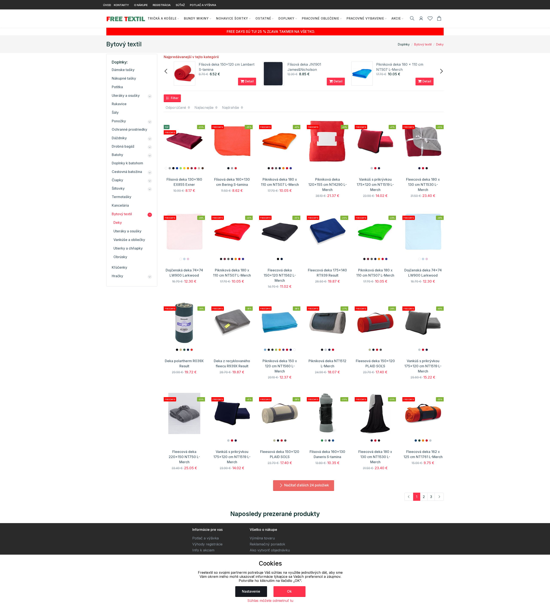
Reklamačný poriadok (267, 544)
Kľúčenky (119, 267)
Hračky (117, 276)
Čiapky (117, 180)
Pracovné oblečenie (320, 18)
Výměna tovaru (262, 538)
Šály (115, 112)
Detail (249, 81)
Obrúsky (120, 257)
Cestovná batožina (127, 172)
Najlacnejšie (204, 107)
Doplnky (286, 18)
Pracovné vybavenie (365, 18)
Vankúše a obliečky (129, 240)
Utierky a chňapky (128, 248)
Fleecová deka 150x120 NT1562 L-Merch (280, 275)
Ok (289, 591)
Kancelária (120, 205)
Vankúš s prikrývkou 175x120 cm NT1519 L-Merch (375, 184)
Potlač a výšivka (205, 538)
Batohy (117, 155)
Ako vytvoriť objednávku (270, 550)
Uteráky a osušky (126, 95)
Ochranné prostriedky (129, 129)
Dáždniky (119, 138)
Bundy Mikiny (196, 18)
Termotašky (121, 197)
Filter (174, 98)
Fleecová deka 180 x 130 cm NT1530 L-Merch (423, 184)
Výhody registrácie (207, 544)
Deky (440, 44)
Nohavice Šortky (232, 18)
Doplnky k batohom (127, 163)
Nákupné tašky (124, 78)
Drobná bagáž (123, 146)
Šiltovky (118, 188)
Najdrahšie (231, 107)
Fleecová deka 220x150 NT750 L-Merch (184, 457)
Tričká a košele (162, 18)
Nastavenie (251, 591)
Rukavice (119, 104)
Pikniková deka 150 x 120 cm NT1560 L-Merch (280, 366)
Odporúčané (176, 107)
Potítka (117, 87)
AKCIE (396, 18)
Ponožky (119, 121)
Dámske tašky (123, 70)
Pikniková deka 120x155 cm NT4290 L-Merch (327, 184)
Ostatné (263, 18)
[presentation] (166, 70)
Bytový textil (423, 44)
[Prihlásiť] (421, 19)
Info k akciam (203, 550)
